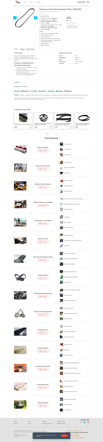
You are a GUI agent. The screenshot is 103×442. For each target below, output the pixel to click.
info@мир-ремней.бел (61, 423)
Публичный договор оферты (72, 434)
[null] (17, 91)
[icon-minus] (67, 23)
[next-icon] (36, 17)
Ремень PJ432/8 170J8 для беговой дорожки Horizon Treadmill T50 (63, 124)
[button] (51, 82)
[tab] (16, 48)
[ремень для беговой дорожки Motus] (25, 17)
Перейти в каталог (43, 150)
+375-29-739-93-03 (61, 421)
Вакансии (44, 421)
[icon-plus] (74, 23)
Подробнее (38, 436)
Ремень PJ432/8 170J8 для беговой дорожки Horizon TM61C (43, 124)
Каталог (15, 421)
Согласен (64, 435)
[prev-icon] (15, 17)
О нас (25, 2)
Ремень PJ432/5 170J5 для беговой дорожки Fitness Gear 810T (83, 124)
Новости (31, 2)
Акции (29, 421)
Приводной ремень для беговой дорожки (48, 11)
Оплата (29, 423)
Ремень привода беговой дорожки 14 (23, 124)
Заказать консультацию (47, 423)
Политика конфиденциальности (73, 435)
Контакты (39, 2)
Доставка (16, 423)
